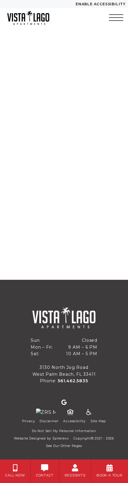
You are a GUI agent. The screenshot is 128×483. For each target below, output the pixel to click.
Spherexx (60, 438)
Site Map (98, 421)
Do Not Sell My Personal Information (64, 431)
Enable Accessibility (101, 4)
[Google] (64, 402)
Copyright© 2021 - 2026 (94, 438)
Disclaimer (49, 421)
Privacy (28, 421)
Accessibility (74, 421)
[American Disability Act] (88, 412)
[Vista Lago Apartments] (37, 17)
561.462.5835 (73, 380)
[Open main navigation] (116, 17)
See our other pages (64, 446)
